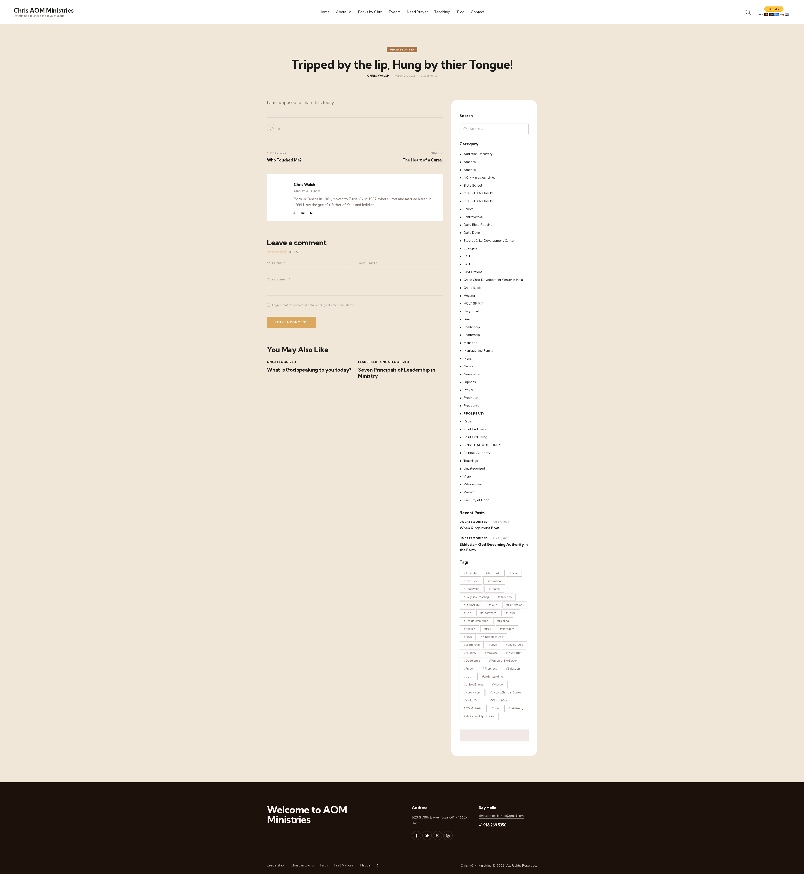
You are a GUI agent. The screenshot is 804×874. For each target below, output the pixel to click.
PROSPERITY (474, 413)
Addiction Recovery (478, 154)
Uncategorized (402, 49)
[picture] (303, 213)
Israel (468, 319)
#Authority (493, 573)
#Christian (494, 581)
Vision (468, 476)
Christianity (515, 708)
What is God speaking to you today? (309, 370)
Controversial (473, 216)
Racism (469, 421)
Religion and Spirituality (479, 716)
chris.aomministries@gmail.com (501, 815)
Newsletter (472, 374)
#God (467, 613)
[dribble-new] (437, 835)
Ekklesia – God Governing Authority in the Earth (494, 547)
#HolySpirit (507, 628)
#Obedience (472, 660)
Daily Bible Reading (478, 224)
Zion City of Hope (476, 500)
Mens (468, 358)
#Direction (505, 597)
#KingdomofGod (492, 636)
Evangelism (472, 248)
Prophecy (471, 397)
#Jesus (468, 636)
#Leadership (472, 644)
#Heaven (469, 628)
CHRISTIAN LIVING (478, 193)
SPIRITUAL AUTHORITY (482, 445)
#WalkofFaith (472, 700)
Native (468, 366)
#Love (493, 644)
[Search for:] (494, 128)
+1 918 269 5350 (492, 825)
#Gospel (510, 613)
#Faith (493, 605)
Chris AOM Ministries (476, 865)
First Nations (473, 272)
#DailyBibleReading (476, 597)
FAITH (468, 256)
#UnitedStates (473, 684)
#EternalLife (472, 605)
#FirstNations (514, 605)
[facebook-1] (416, 835)
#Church (494, 589)
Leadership (368, 362)
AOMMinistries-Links (479, 177)
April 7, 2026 (501, 522)
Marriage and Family (478, 350)
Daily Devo (472, 232)
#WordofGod (499, 700)
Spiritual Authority (477, 453)
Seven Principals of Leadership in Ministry (396, 373)
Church (468, 209)
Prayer (468, 389)
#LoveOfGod (514, 644)
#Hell (487, 628)
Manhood (470, 342)
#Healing (503, 620)
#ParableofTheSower (503, 660)
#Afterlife (470, 573)
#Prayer (469, 668)
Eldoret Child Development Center (489, 240)
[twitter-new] (427, 835)
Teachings (471, 460)
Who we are (473, 484)
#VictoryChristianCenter (506, 692)
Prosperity (471, 405)
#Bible (514, 573)
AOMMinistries (473, 708)
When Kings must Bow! (480, 527)
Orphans (470, 382)
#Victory (498, 684)
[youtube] (295, 213)
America (470, 162)
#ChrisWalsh (471, 589)
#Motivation (514, 652)
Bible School (473, 185)
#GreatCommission (476, 620)
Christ (495, 708)
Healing (469, 295)
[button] (273, 128)
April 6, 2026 (501, 538)
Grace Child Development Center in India (493, 280)
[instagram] (448, 835)
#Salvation (513, 668)
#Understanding (492, 676)
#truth (468, 676)
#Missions (491, 652)
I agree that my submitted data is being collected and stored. (313, 305)
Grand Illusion (473, 287)
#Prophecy (490, 668)
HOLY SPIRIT (473, 303)
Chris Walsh (304, 184)
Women (469, 492)
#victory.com (472, 692)
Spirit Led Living (475, 429)
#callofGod (471, 581)
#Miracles (470, 652)
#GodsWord (488, 613)
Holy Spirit (471, 311)
